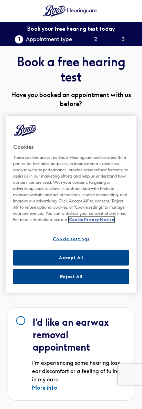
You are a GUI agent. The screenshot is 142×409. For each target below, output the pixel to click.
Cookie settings (71, 238)
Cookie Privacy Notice (91, 219)
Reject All (71, 276)
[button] (71, 354)
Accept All (71, 257)
